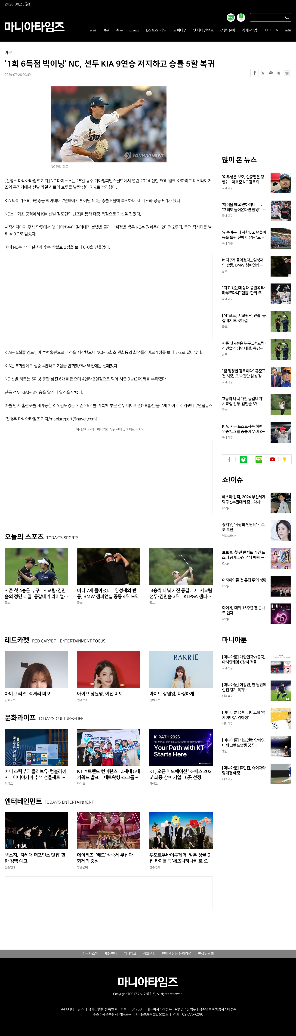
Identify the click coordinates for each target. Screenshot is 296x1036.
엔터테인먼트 (203, 30)
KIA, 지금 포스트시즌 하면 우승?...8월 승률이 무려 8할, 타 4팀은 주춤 (244, 429)
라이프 (9, 783)
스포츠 (134, 30)
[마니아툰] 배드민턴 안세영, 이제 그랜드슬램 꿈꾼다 (243, 742)
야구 (106, 30)
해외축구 (227, 696)
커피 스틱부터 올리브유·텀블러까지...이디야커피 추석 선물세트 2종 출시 (36, 774)
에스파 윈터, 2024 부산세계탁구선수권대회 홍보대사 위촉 (243, 500)
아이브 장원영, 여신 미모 (100, 693)
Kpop (225, 508)
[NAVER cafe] (243, 459)
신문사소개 (90, 954)
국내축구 (227, 668)
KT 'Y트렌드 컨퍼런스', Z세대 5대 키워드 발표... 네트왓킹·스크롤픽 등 (108, 774)
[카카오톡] (271, 73)
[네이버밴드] (279, 73)
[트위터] (263, 73)
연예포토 (10, 700)
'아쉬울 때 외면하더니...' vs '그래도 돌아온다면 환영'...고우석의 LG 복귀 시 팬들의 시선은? (244, 207)
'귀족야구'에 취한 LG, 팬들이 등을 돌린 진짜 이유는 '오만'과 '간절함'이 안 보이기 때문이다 (244, 235)
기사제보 (130, 954)
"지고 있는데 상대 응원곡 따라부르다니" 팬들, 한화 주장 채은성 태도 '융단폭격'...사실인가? (244, 291)
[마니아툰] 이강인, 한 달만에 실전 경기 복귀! (244, 687)
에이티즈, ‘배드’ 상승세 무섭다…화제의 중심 (107, 858)
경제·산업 (249, 30)
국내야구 (227, 188)
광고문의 (149, 954)
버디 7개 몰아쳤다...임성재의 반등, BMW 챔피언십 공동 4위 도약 (108, 593)
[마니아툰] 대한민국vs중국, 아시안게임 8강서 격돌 (243, 659)
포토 (288, 30)
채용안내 (111, 954)
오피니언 (180, 30)
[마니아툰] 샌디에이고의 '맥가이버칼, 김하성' (243, 715)
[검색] (287, 17)
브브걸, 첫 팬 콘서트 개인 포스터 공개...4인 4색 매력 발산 (243, 555)
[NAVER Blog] (259, 459)
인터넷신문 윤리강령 (176, 954)
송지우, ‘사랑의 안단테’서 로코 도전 (243, 527)
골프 (92, 30)
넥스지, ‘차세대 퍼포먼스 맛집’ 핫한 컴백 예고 (35, 858)
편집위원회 (206, 954)
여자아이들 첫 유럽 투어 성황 (244, 580)
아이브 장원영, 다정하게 (171, 693)
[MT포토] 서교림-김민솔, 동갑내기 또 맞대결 (244, 318)
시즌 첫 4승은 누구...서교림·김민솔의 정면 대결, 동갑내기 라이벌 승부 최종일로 (35, 594)
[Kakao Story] (284, 459)
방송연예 (10, 867)
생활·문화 (227, 30)
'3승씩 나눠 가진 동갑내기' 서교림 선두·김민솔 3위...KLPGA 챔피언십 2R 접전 (180, 594)
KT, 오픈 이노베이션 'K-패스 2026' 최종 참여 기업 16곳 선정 (180, 774)
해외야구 (227, 723)
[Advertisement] (64, 295)
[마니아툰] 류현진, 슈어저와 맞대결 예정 (243, 770)
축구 (119, 30)
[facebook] (229, 459)
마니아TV (271, 30)
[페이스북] (255, 73)
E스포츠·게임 (156, 30)
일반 (225, 751)
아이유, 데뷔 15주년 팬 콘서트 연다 (243, 610)
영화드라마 (229, 535)
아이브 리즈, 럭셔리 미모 (27, 693)
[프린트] (287, 73)
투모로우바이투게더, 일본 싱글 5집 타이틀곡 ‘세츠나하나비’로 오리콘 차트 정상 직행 (180, 858)
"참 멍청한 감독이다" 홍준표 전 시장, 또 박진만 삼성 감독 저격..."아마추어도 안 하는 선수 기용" (243, 374)
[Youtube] (272, 459)
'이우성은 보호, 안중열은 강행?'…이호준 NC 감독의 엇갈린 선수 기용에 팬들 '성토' (243, 180)
